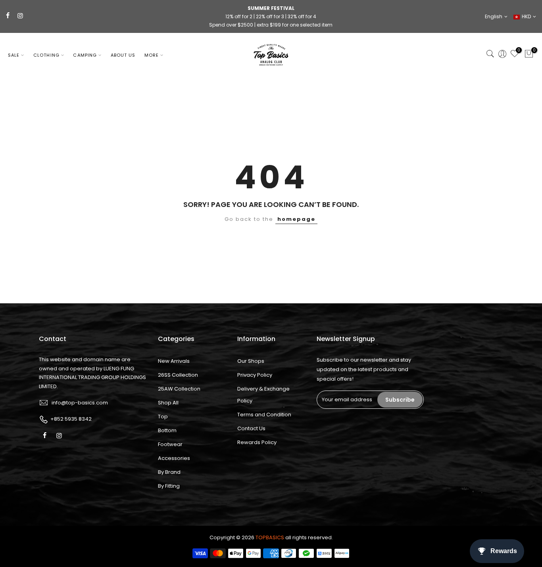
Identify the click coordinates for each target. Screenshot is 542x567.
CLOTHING (46, 55)
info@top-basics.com (80, 402)
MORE (151, 55)
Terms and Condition (264, 414)
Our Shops (250, 361)
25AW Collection (179, 389)
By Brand (169, 472)
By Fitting (169, 486)
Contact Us (251, 428)
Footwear (170, 444)
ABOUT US (123, 55)
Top (163, 416)
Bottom (167, 430)
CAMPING (85, 55)
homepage (296, 219)
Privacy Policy (254, 375)
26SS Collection (178, 375)
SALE (13, 55)
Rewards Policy (257, 442)
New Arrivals (174, 361)
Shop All (168, 402)
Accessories (174, 458)
